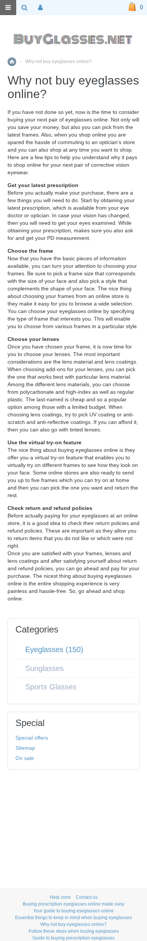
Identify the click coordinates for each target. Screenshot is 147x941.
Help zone (60, 897)
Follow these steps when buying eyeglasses (74, 931)
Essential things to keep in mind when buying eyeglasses (73, 917)
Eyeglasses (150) (54, 649)
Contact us (87, 897)
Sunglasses (44, 668)
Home (12, 61)
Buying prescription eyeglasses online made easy (73, 904)
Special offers (31, 738)
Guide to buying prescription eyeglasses (73, 938)
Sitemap (25, 748)
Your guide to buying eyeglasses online (73, 910)
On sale (24, 758)
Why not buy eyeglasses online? (73, 924)
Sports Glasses (51, 687)
